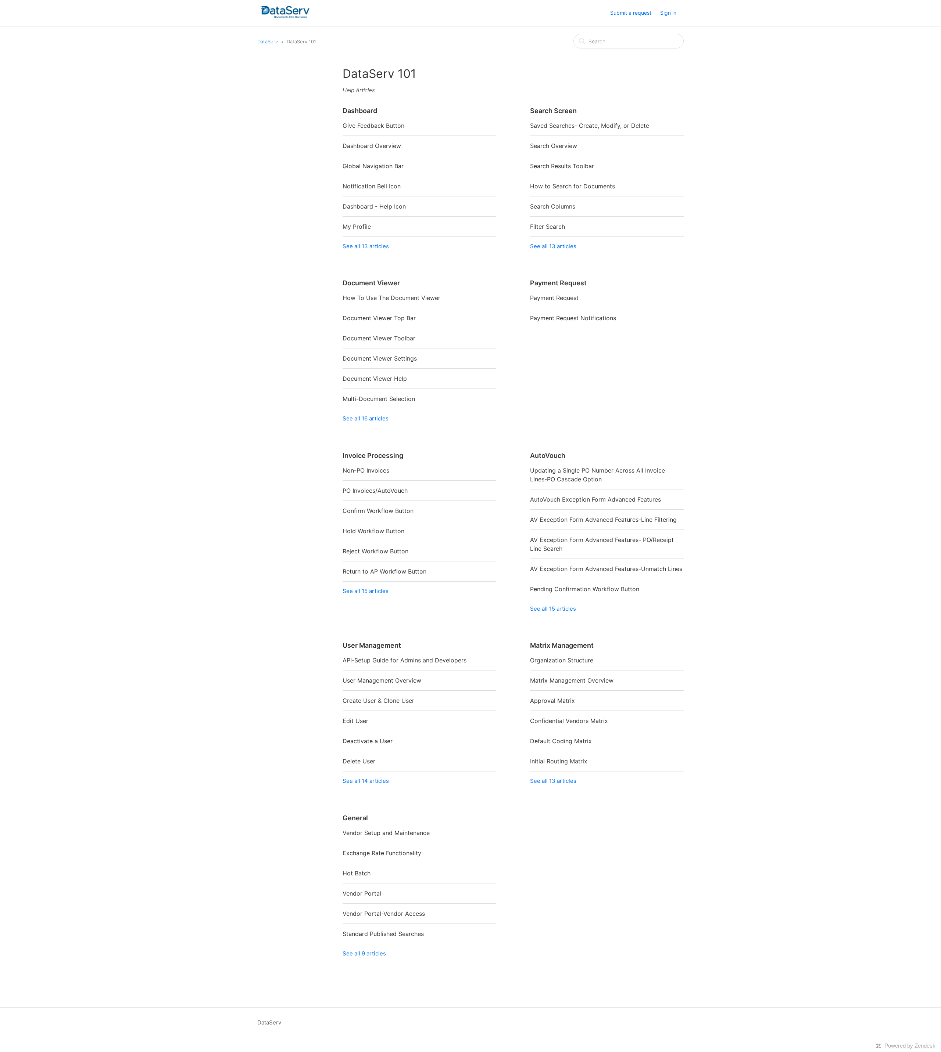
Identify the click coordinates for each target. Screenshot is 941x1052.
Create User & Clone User (378, 700)
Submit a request (630, 13)
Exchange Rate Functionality (382, 853)
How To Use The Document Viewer (391, 297)
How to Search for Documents (572, 186)
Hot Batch (357, 873)
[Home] (285, 16)
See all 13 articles (366, 246)
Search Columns (552, 206)
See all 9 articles (364, 953)
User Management (372, 645)
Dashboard (360, 111)
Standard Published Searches (383, 933)
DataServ (267, 41)
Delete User (359, 761)
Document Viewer (371, 283)
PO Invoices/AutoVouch (375, 490)
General (355, 818)
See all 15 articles (366, 591)
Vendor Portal (362, 893)
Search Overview (553, 145)
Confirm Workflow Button (378, 510)
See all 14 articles (366, 780)
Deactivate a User (368, 741)
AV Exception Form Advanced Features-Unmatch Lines (606, 568)
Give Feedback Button (373, 125)
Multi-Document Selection (379, 398)
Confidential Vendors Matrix (569, 720)
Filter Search (547, 226)
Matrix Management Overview (571, 680)
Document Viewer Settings (380, 358)
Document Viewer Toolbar (379, 338)
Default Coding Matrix (561, 741)
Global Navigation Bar (373, 166)
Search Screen (553, 111)
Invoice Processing (373, 455)
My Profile (357, 226)
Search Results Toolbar (562, 166)
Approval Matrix (552, 700)
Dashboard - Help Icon (374, 206)
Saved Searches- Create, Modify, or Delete (589, 125)
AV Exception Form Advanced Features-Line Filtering (603, 519)
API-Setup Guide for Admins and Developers (404, 660)
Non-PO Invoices (366, 470)
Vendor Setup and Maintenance (386, 832)
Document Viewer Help (375, 378)
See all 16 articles (366, 418)
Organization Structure (561, 660)
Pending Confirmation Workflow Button (584, 589)
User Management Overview (382, 680)
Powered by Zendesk (909, 1045)
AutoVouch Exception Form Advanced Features (595, 499)
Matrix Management (562, 645)
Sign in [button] (668, 13)
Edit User (355, 720)
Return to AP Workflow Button (384, 571)
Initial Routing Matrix (558, 761)
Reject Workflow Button (375, 551)
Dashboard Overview (372, 145)
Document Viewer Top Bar (379, 318)
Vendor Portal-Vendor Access (384, 913)
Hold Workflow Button (373, 531)
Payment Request (558, 283)
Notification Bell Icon (372, 186)
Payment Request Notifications (573, 318)
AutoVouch (547, 455)
